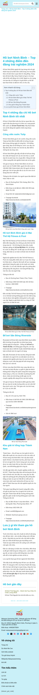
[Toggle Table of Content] (32, 87)
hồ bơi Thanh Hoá (18, 125)
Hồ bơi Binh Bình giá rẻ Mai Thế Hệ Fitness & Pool (20, 99)
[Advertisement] (19, 32)
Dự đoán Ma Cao (7, 648)
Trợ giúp (4, 679)
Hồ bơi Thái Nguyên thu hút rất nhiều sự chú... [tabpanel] (19, 593)
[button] (36, 3)
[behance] (31, 634)
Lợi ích (3, 676)
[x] (11, 634)
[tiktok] (24, 634)
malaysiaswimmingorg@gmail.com (17, 630)
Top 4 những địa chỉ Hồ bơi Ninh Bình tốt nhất (18, 92)
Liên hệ (3, 672)
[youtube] (28, 634)
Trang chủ (4, 9)
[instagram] (15, 634)
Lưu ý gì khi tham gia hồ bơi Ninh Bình (17, 107)
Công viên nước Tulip (16, 95)
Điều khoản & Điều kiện (9, 683)
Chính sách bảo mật (7, 686)
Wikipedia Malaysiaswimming (11, 659)
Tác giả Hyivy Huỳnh (8, 655)
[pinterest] (21, 634)
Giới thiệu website (7, 652)
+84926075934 (14, 627)
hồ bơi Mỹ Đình (20, 247)
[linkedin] (18, 634)
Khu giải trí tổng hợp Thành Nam (19, 104)
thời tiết (3, 662)
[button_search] (32, 4)
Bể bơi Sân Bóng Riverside (17, 102)
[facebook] (8, 634)
